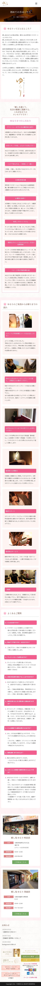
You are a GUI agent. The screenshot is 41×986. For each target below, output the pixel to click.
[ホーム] (14, 17)
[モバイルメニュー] (36, 3)
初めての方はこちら (22, 17)
